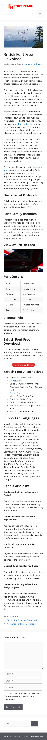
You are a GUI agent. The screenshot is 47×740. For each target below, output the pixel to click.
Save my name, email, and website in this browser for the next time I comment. (23, 696)
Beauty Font (15, 393)
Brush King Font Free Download (22, 620)
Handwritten (13, 616)
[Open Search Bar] (33, 13)
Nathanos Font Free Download (21, 623)
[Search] (34, 723)
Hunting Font (16, 380)
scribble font (21, 124)
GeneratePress (36, 736)
